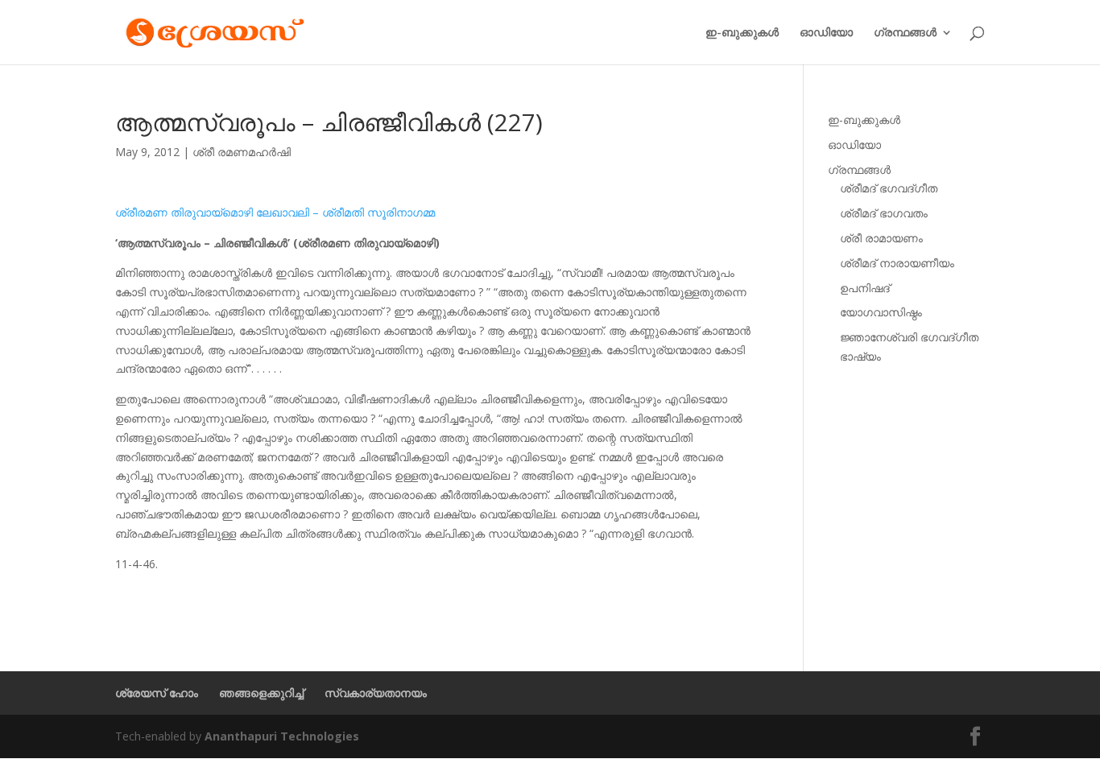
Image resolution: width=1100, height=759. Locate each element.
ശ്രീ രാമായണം (881, 237)
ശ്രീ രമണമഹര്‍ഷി (241, 151)
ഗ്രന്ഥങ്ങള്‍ (905, 33)
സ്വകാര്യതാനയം (376, 692)
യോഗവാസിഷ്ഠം (881, 312)
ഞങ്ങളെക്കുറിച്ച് (261, 692)
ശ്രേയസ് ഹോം (156, 692)
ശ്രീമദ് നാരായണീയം (897, 262)
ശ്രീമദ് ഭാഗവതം (884, 213)
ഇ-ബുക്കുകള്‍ (742, 33)
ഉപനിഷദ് (865, 287)
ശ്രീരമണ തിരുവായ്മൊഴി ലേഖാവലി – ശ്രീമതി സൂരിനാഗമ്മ (275, 212)
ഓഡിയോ (826, 33)
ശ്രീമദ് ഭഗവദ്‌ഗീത (888, 188)
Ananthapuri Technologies (282, 736)
